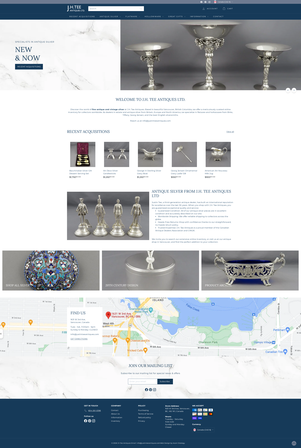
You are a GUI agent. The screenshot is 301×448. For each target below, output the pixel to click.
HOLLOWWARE (153, 16)
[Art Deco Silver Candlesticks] (116, 160)
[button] (294, 443)
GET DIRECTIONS (79, 339)
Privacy (141, 421)
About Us (115, 414)
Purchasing (143, 410)
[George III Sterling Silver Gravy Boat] (150, 160)
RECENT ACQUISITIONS (82, 16)
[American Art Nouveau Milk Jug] (218, 160)
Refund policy (144, 417)
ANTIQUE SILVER (109, 16)
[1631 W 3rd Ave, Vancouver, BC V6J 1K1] (150, 327)
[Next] (294, 90)
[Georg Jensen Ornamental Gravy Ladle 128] (184, 160)
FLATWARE (131, 16)
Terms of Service (145, 414)
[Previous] (288, 90)
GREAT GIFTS (176, 16)
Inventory (115, 421)
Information (198, 16)
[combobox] (116, 8)
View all (230, 132)
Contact (218, 16)
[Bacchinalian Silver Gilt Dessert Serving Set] (83, 160)
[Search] (141, 8)
